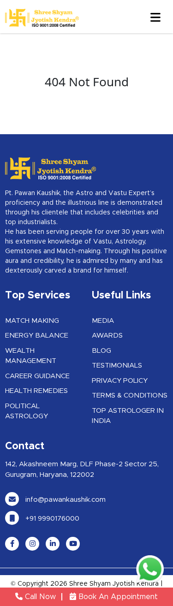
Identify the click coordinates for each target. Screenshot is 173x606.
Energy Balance (36, 335)
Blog (101, 350)
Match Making (32, 320)
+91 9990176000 (51, 518)
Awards (107, 335)
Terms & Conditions (129, 395)
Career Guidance (37, 376)
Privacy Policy (120, 380)
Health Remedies (36, 390)
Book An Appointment (117, 596)
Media (103, 320)
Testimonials (117, 365)
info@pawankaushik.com (65, 499)
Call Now (39, 596)
